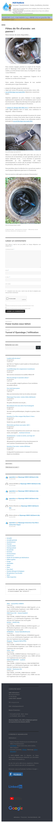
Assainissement (18, 229)
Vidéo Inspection (11, 577)
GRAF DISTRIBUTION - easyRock (16, 659)
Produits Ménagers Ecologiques (15, 571)
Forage (9, 561)
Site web (7, 283)
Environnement (11, 553)
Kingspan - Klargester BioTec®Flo (16, 641)
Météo (8, 565)
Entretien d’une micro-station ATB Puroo (18, 446)
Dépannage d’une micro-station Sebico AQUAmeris (21, 397)
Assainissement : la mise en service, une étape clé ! (21, 435)
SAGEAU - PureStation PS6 (14, 669)
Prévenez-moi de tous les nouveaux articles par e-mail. (17, 308)
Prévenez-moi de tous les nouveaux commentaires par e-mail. (19, 305)
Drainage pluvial (11, 548)
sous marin (23, 231)
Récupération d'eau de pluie (14, 573)
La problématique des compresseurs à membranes (21, 369)
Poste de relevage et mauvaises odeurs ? (18, 377)
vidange (24, 749)
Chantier (9, 544)
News (8, 567)
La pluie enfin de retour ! (14, 358)
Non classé (10, 569)
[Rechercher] (38, 347)
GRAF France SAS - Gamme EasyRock (17, 613)
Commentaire (9, 249)
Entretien (25, 229)
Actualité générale (12, 540)
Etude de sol (10, 555)
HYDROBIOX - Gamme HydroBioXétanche (18, 631)
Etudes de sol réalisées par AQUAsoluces (18, 557)
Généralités (10, 563)
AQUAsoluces (18, 3)
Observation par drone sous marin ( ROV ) (18, 425)
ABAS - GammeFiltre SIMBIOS (15, 603)
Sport (8, 575)
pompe (32, 229)
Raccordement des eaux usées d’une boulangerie (20, 405)
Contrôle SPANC (11, 546)
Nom (7, 270)
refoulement (13, 231)
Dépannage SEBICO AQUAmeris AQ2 (28, 477)
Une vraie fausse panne (13, 388)
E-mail (7, 277)
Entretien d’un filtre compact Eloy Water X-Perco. (21, 416)
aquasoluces (12, 477)
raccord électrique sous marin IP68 (15, 92)
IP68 (29, 229)
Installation (13, 745)
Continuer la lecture (24, 432)
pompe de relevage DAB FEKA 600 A (17, 107)
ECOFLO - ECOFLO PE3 (13, 622)
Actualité (9, 538)
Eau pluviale (10, 549)
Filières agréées (11, 559)
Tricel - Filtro (10, 650)
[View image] (23, 137)
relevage (19, 231)
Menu (3, 25)
